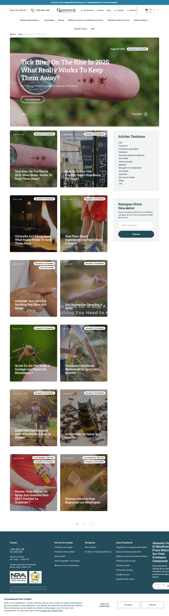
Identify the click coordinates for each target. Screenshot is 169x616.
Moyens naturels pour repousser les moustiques (82, 500)
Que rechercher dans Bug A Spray (83, 306)
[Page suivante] (92, 524)
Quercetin (123, 174)
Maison (13, 34)
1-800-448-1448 (17, 549)
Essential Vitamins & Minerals (132, 155)
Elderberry (123, 152)
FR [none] (157, 10)
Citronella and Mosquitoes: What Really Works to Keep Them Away (33, 239)
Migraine (122, 165)
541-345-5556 (16, 552)
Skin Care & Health (47, 268)
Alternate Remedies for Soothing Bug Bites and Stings (30, 304)
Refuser (152, 605)
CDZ (120, 143)
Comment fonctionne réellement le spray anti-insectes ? (82, 369)
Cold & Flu (123, 146)
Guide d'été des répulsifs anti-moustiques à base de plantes (33, 434)
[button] (119, 10)
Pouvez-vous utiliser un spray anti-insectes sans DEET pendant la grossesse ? (31, 497)
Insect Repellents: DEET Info (44, 458)
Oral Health (123, 171)
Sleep (121, 180)
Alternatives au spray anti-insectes (83, 435)
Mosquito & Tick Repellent (137, 49)
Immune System (126, 161)
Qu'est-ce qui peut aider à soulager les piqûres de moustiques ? (32, 369)
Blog (21, 34)
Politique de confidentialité (51, 610)
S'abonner (136, 234)
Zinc (120, 183)
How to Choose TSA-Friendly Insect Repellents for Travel (64, 66)
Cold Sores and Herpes (129, 149)
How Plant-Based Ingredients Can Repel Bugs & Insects (83, 239)
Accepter (128, 605)
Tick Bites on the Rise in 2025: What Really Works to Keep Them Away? (33, 175)
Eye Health (123, 158)
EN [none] (150, 10)
